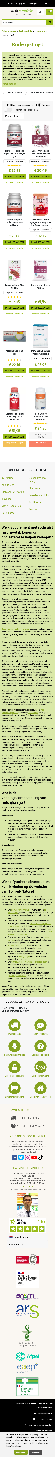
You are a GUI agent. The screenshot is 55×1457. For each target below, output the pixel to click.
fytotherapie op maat (17, 975)
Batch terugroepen (44, 1430)
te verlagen (33, 712)
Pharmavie (34, 488)
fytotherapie (40, 31)
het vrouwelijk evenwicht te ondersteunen (29, 961)
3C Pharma (8, 478)
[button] (3, 12)
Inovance (6, 499)
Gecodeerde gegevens (14, 1075)
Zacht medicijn (25, 31)
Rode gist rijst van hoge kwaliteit (15, 628)
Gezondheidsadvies (43, 1407)
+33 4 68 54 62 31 (27, 1186)
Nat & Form (8, 513)
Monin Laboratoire (11, 506)
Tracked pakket (14, 1033)
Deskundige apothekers (14, 1054)
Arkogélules (8, 485)
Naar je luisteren (40, 1033)
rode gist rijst (24, 956)
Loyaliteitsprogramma (14, 1096)
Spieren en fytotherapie (15, 92)
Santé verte (35, 502)
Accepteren (21, 1452)
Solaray (33, 509)
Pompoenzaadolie (15, 945)
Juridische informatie (43, 1413)
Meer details (9, 84)
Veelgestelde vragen (40, 1054)
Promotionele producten (26, 109)
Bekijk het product (40, 435)
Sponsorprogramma (40, 1075)
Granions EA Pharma (13, 492)
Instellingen (35, 1452)
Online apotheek (9, 31)
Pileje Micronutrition (39, 495)
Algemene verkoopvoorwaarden (38, 1425)
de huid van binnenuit (20, 909)
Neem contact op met (42, 1419)
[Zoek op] (49, 22)
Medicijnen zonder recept (40, 1096)
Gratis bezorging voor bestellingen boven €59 (27, 3)
